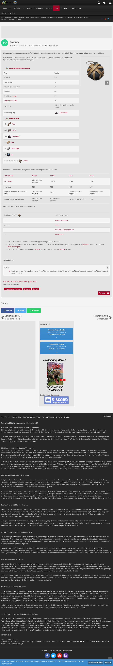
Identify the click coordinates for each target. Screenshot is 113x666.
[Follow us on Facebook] (111, 19)
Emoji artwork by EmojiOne (72, 641)
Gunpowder (63, 113)
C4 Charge (8, 181)
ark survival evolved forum (13, 289)
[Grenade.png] (95, 71)
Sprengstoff (8, 175)
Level (14, 96)
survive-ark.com (50, 641)
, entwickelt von (56, 651)
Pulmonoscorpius (14, 247)
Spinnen (85, 244)
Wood (52, 175)
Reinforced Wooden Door (64, 230)
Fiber (13, 124)
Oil (12, 155)
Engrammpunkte (10, 100)
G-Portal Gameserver (8, 641)
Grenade (35, 289)
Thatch (34, 175)
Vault (57, 225)
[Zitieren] (108, 293)
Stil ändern (108, 416)
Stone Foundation (61, 220)
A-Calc (36, 641)
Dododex (25, 641)
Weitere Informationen (96, 662)
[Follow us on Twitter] (108, 19)
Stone (14, 130)
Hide (12, 142)
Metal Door (59, 234)
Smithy (25, 161)
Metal (92, 175)
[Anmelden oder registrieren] (104, 3)
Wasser (37, 249)
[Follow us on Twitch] (102, 19)
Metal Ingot (15, 148)
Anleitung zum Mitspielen (56, 332)
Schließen (108, 662)
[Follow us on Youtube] (105, 19)
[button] (110, 3)
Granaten (27, 289)
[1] (7, 271)
